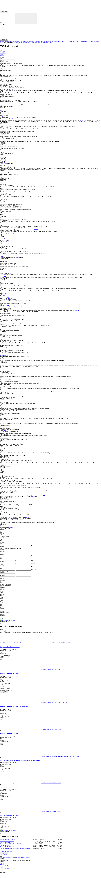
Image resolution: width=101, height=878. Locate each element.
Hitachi (24, 42)
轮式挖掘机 (51, 41)
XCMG (49, 42)
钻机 (71, 41)
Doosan (20, 42)
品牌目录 (28, 857)
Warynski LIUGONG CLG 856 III (10, 647)
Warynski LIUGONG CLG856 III (9, 733)
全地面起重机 (41, 41)
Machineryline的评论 (20, 857)
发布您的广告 (4, 692)
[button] (50, 32)
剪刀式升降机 (34, 41)
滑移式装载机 (82, 41)
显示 (2, 618)
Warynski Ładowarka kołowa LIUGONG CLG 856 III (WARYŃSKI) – (20, 760)
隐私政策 (8, 857)
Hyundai (28, 42)
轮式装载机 (28, 41)
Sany (43, 42)
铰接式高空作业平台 (65, 41)
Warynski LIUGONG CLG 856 (9, 787)
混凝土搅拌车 (89, 41)
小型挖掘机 (22, 41)
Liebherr (40, 42)
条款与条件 (2, 857)
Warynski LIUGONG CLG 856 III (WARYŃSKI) (14, 706)
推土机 (46, 41)
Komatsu (35, 42)
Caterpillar (15, 42)
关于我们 (2, 851)
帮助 (6, 851)
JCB (32, 42)
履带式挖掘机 (16, 41)
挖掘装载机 (57, 41)
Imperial (5, 854)
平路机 (95, 41)
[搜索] (26, 18)
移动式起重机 (76, 41)
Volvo (46, 42)
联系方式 (9, 851)
